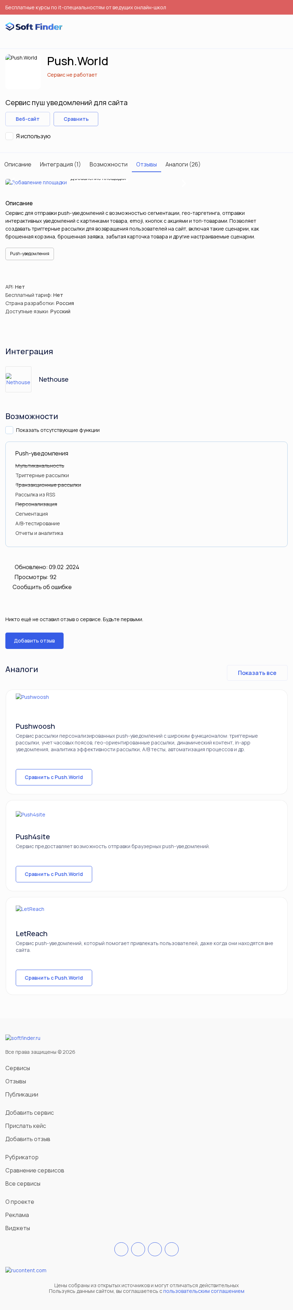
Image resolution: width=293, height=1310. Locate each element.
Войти (269, 27)
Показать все (257, 673)
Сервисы (17, 1068)
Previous (12, 182)
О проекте (19, 1202)
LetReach (32, 933)
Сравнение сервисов (34, 1170)
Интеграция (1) (60, 164)
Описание (17, 164)
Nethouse (54, 379)
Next (184, 182)
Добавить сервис (29, 1112)
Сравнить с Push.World (54, 777)
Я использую (33, 136)
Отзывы (146, 164)
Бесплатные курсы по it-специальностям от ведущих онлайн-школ (85, 7)
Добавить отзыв (34, 640)
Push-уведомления (29, 254)
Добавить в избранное (108, 119)
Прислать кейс (25, 1126)
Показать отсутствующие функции (58, 430)
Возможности (109, 164)
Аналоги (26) (183, 164)
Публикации (21, 1094)
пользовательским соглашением (203, 1291)
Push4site (33, 836)
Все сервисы (22, 1183)
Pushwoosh (35, 726)
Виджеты (17, 1228)
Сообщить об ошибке (42, 587)
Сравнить (76, 118)
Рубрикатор (22, 1157)
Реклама (17, 1215)
